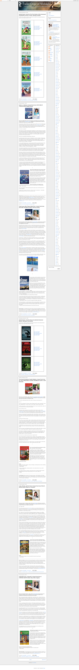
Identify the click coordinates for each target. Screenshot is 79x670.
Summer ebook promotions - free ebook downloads (56, 37)
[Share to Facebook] (35, 99)
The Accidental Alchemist (31, 374)
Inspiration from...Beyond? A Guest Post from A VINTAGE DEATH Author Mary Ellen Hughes (30, 577)
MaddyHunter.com (21, 200)
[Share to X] (34, 99)
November (57, 48)
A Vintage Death (31, 620)
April (56, 58)
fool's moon (32, 571)
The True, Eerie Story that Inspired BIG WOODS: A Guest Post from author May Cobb (56, 25)
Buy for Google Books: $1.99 (38, 43)
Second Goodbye (24, 228)
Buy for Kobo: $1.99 (36, 350)
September (57, 51)
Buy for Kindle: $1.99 (37, 41)
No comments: (29, 202)
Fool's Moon (35, 503)
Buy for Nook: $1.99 (36, 42)
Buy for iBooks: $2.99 (37, 59)
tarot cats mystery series (40, 571)
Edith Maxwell (51, 49)
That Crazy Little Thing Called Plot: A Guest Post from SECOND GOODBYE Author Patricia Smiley (31, 207)
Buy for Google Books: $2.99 (38, 58)
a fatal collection (23, 656)
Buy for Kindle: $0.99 (37, 331)
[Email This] (33, 99)
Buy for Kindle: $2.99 (37, 72)
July (56, 54)
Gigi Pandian (26, 374)
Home (30, 659)
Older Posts (44, 659)
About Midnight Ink (51, 15)
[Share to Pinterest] (36, 99)
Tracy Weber (35, 100)
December (57, 46)
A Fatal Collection (21, 620)
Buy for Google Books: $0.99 (38, 27)
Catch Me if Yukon (27, 121)
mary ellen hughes (32, 656)
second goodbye (32, 315)
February (57, 61)
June (56, 55)
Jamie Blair (51, 52)
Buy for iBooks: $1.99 (37, 349)
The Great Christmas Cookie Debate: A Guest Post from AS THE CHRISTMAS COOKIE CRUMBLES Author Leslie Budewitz (32, 380)
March (56, 60)
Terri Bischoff (51, 58)
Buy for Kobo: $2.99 (36, 60)
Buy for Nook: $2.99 (36, 73)
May (56, 57)
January (57, 63)
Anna (50, 46)
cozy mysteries (23, 571)
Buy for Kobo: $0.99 (36, 29)
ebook (29, 100)
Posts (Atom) (34, 662)
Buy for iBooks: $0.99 (37, 28)
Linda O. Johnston (51, 54)
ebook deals (31, 100)
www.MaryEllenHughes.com (36, 653)
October (57, 49)
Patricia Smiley (28, 315)
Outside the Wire (29, 234)
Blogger (44, 668)
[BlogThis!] (33, 99)
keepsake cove (28, 656)
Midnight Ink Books (31, 197)
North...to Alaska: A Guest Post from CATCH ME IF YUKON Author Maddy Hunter (31, 106)
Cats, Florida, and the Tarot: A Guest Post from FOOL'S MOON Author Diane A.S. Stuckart (32, 486)
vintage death (37, 656)
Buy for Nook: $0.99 (36, 332)
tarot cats (35, 571)
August (57, 52)
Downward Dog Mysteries (24, 100)
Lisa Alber (51, 56)
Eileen (50, 50)
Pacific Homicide (23, 315)
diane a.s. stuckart (28, 571)
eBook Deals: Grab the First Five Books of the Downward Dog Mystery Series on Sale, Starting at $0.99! (32, 15)
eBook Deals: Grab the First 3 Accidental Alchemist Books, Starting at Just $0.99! (31, 320)
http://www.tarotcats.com (41, 568)
